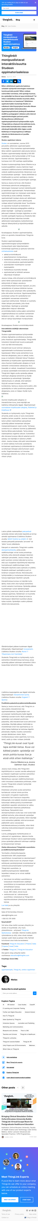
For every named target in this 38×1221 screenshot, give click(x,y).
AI (3, 1004)
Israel (11, 946)
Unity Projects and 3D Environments (14, 1045)
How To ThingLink (8, 1016)
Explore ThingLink (13, 1072)
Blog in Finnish (31, 1217)
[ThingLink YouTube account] (32, 1210)
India (17, 946)
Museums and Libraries (10, 1030)
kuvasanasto (28, 649)
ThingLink (12, 950)
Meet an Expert (10, 1199)
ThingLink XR (27, 1041)
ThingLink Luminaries (9, 1038)
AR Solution (11, 1004)
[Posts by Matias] (5, 983)
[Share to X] (7, 81)
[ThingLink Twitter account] (30, 1210)
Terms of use (6, 1214)
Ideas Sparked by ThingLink (12, 1019)
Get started (10, 1067)
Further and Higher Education (12, 1012)
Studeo (4, 143)
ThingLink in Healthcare (27, 1034)
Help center (32, 1214)
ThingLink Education (16, 944)
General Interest (30, 1012)
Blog (18, 20)
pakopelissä (26, 531)
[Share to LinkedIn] (11, 81)
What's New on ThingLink (11, 1049)
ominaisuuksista (7, 251)
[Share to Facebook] (3, 81)
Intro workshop (12, 1057)
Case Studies (22, 1004)
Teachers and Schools (10, 1034)
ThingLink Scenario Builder (11, 1041)
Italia (34, 944)
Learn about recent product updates (19, 1077)
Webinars (32, 1045)
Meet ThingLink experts (14, 1062)
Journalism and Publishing (26, 1023)
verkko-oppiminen (28, 970)
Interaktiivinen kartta (21, 695)
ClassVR (32, 1004)
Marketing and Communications (13, 1027)
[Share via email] (15, 81)
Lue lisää (5, 905)
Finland (28, 944)
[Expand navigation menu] (34, 20)
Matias (4, 77)
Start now (27, 1200)
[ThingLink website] (7, 1210)
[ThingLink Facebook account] (27, 1210)
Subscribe (19, 12)
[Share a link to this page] (19, 81)
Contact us (5, 1217)
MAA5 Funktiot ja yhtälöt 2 (17, 539)
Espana (5, 946)
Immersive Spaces (9, 1023)
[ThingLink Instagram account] (35, 1210)
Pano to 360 (25, 1030)
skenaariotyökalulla (9, 550)
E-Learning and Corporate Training (14, 1008)
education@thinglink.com (19, 955)
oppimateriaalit (7, 970)
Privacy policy (19, 1214)
